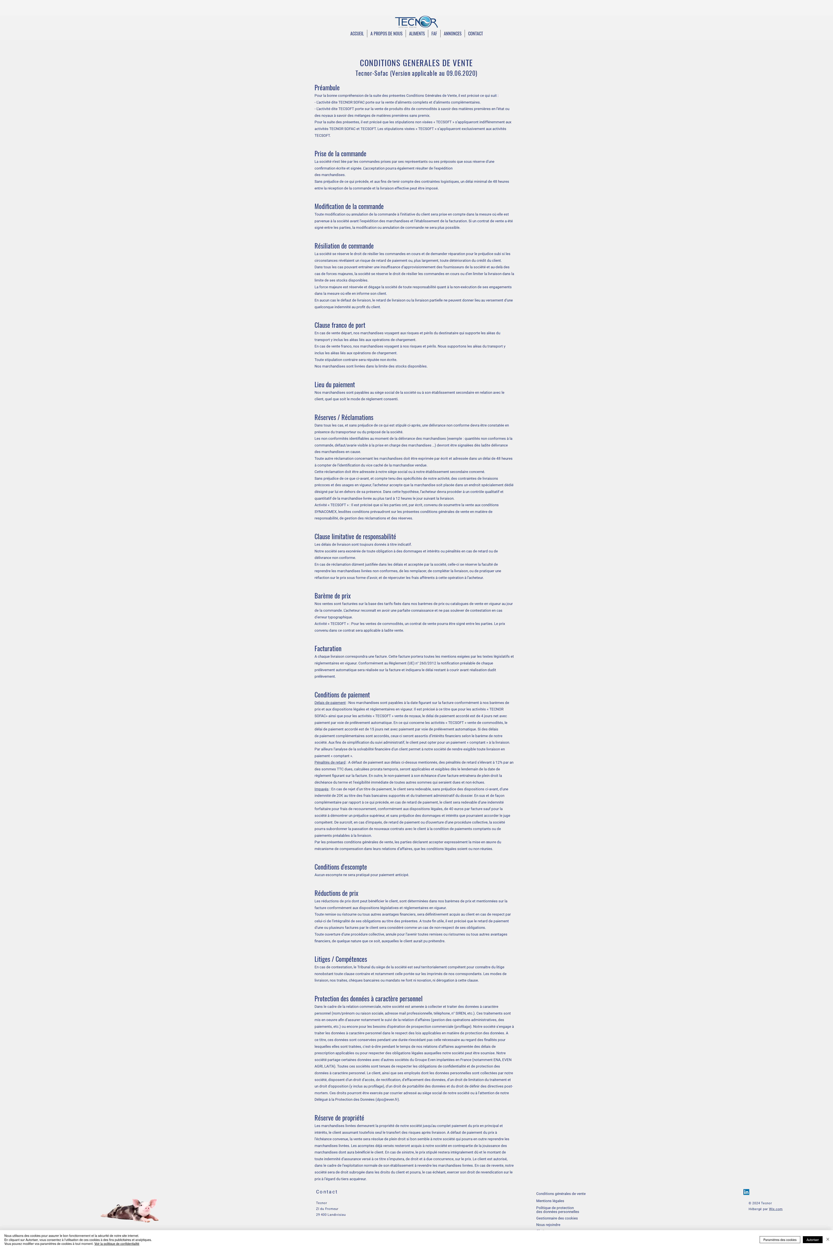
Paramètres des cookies (780, 1239)
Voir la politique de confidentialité (116, 1243)
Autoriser (813, 1239)
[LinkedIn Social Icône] (746, 1192)
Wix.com (776, 1209)
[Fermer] (827, 1240)
